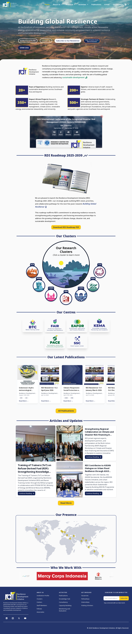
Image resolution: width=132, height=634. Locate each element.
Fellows (39, 609)
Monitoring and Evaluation (64, 610)
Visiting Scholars (87, 605)
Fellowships (85, 599)
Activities (82, 4)
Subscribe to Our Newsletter (68, 41)
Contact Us (46, 41)
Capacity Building (65, 605)
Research (69, 4)
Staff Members (42, 605)
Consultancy (63, 602)
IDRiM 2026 (24, 48)
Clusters (39, 599)
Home (47, 4)
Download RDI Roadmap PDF (66, 227)
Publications (96, 4)
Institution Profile (43, 596)
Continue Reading (25, 493)
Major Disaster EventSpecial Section (91, 40)
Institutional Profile (28, 41)
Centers (39, 602)
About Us (56, 4)
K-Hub (107, 4)
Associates (40, 612)
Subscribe (124, 598)
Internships (85, 602)
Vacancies (84, 596)
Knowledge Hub (64, 599)
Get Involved (118, 4)
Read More (66, 503)
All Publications (66, 410)
